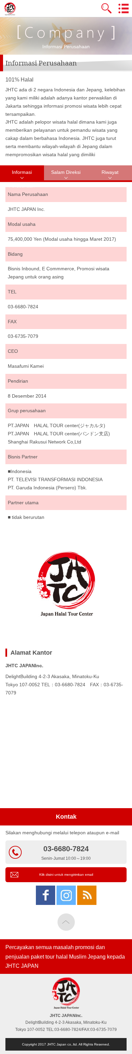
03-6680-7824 (66, 852)
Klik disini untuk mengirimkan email (66, 874)
